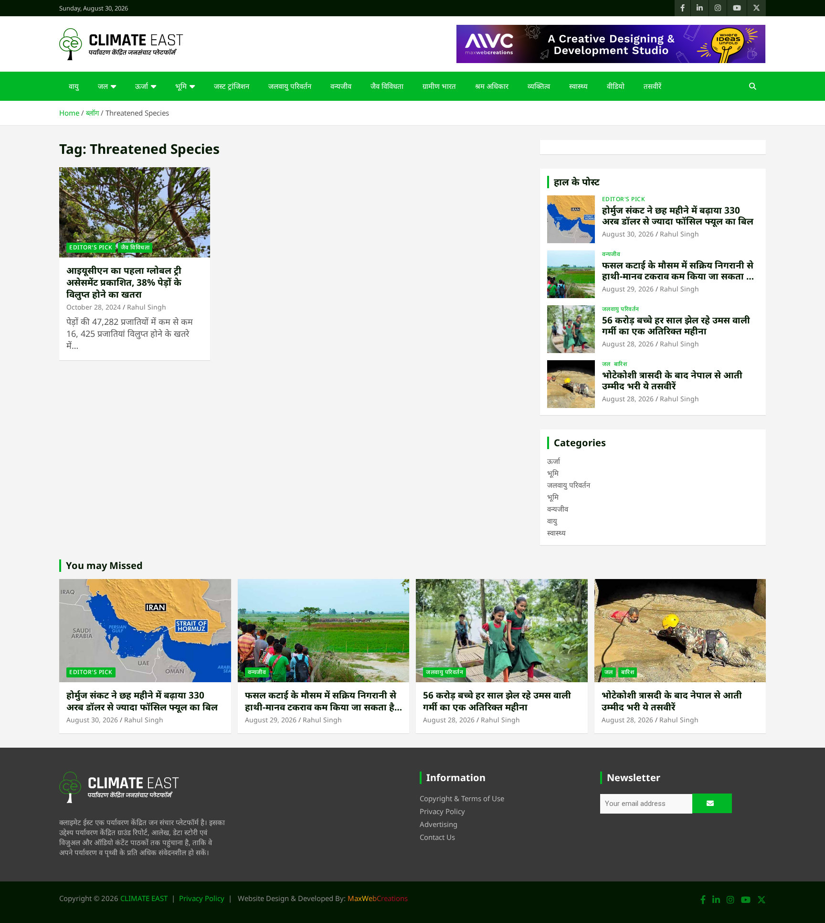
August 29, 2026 (628, 288)
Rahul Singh (146, 306)
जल (103, 86)
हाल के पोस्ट (577, 181)
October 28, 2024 (93, 306)
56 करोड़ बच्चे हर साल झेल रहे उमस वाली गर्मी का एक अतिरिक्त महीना (676, 325)
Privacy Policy (442, 811)
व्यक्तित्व (539, 86)
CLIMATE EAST (144, 898)
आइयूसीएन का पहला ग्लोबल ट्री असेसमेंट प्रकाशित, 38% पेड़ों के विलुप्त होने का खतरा (123, 282)
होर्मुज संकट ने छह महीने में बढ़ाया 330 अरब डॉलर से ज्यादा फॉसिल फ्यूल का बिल (677, 215)
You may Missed (104, 565)
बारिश (620, 364)
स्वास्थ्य (578, 86)
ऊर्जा (141, 86)
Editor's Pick (91, 247)
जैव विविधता (386, 86)
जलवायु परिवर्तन (289, 86)
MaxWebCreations (378, 898)
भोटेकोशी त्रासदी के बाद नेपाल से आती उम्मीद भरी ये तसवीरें (672, 380)
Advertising (438, 824)
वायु (74, 86)
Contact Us (437, 837)
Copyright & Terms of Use (462, 798)
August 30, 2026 (628, 233)
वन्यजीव (340, 86)
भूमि (181, 86)
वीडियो (615, 86)
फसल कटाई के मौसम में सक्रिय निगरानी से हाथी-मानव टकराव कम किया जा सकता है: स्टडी (678, 276)
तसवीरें (652, 86)
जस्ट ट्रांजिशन (231, 86)
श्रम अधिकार (491, 86)
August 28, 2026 (628, 343)
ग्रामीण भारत (439, 86)
